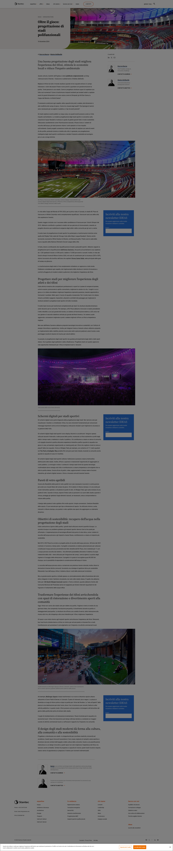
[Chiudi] (170, 847)
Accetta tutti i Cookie (139, 847)
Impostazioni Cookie (125, 847)
